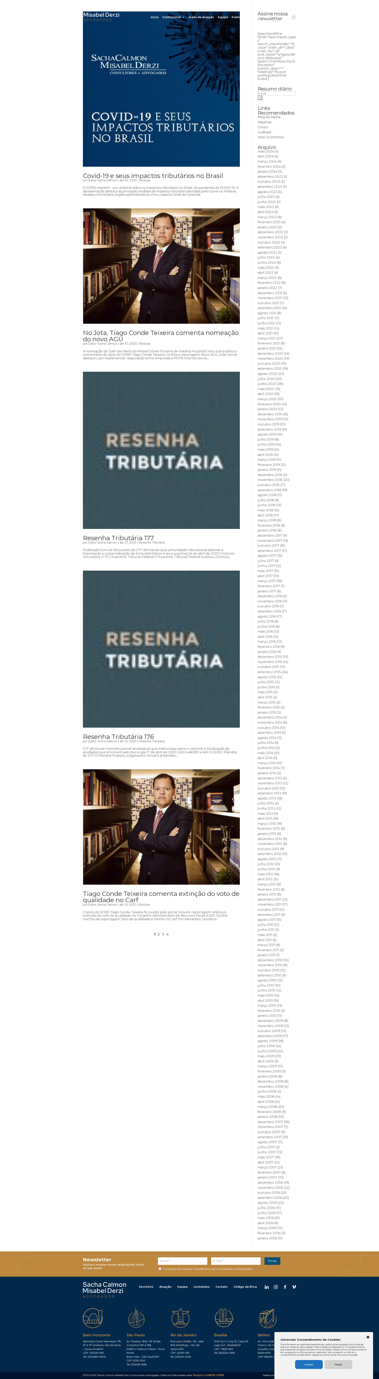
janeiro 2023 (267, 227)
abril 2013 (265, 818)
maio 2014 (265, 753)
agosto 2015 (267, 677)
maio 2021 (265, 328)
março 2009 (267, 1066)
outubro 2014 (268, 728)
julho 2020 (266, 379)
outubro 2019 (268, 424)
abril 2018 (265, 515)
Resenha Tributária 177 (118, 538)
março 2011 (266, 945)
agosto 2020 (267, 374)
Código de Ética (245, 1287)
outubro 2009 (269, 1031)
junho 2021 (266, 323)
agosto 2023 (267, 192)
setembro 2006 (270, 1198)
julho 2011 (265, 925)
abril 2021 (265, 333)
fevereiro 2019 (269, 465)
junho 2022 (267, 262)
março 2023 (267, 217)
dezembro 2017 (270, 535)
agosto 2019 (267, 434)
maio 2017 (265, 571)
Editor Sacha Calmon (102, 180)
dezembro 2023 (270, 177)
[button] (368, 1337)
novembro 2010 (270, 965)
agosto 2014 (267, 738)
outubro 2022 (269, 242)
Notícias (144, 180)
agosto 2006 (267, 1203)
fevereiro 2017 (269, 586)
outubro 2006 (269, 1193)
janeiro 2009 (267, 1076)
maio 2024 (266, 151)
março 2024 (267, 161)
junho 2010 (266, 990)
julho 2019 (266, 439)
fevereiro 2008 (269, 1112)
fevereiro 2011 (268, 950)
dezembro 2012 (270, 839)
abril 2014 (265, 758)
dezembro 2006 (270, 1182)
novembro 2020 (270, 358)
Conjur (263, 127)
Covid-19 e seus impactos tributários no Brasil (153, 176)
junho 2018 (266, 505)
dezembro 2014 (270, 717)
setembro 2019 (269, 429)
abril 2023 (265, 212)
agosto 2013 (267, 798)
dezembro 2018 (270, 475)
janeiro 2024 (267, 171)
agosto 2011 (267, 920)
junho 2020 (267, 384)
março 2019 (267, 460)
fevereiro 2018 (269, 525)
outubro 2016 (268, 606)
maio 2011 (265, 935)
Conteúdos (201, 1287)
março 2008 (267, 1107)
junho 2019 (266, 444)
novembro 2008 (270, 1086)
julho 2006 (266, 1208)
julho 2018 (266, 500)
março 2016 (267, 641)
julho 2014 (266, 743)
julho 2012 (266, 864)
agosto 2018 (267, 495)
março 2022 (267, 278)
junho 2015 (266, 687)
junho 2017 (266, 566)
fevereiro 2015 (269, 707)
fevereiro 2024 (269, 166)
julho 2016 (266, 621)
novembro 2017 (270, 541)
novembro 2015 (270, 662)
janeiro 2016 (267, 652)
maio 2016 (265, 631)
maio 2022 (266, 268)
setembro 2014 (269, 733)
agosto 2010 (267, 980)
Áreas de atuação (201, 17)
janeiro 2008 (268, 1117)
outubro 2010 (269, 970)
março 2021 (267, 338)
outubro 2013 (268, 788)
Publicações (241, 17)
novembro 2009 (270, 1026)
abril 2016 (265, 637)
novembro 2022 (270, 237)
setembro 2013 (269, 793)
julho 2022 (266, 257)
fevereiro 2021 (269, 343)
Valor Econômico (271, 137)
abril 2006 (265, 1223)
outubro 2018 (269, 485)
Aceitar (309, 1364)
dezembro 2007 (270, 1122)
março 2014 (267, 763)
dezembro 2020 (270, 354)
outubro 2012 (268, 849)
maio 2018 (265, 510)
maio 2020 (266, 389)
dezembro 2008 (270, 1081)
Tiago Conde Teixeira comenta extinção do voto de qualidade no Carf (161, 897)
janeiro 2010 (267, 1016)
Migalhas (264, 122)
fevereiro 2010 (269, 1011)
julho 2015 (266, 682)
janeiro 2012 (267, 894)
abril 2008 (266, 1102)
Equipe (223, 17)
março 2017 (267, 581)
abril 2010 (265, 1001)
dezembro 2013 (270, 778)
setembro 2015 (269, 672)
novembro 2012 (270, 844)
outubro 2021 (268, 303)
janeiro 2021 (267, 348)
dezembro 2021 (270, 293)
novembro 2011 (269, 904)
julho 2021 (266, 318)
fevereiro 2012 (269, 889)
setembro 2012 (269, 854)
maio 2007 (266, 1157)
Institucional (171, 17)
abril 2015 (265, 697)
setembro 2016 (269, 611)
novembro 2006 (270, 1188)
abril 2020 (266, 394)
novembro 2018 (270, 480)
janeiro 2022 (267, 288)
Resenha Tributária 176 (118, 736)
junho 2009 (267, 1051)
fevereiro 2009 (269, 1071)
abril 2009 (266, 1061)
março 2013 (267, 824)
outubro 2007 (269, 1132)
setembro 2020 (270, 369)
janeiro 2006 (267, 1238)
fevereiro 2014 (269, 768)
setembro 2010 (269, 975)
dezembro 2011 (269, 899)
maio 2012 (265, 874)
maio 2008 (266, 1097)
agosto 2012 (267, 859)
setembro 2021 (269, 308)
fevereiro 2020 (269, 404)
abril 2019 (265, 455)
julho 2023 (266, 197)
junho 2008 (267, 1091)
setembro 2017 (269, 551)
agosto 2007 (267, 1142)
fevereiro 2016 (269, 647)
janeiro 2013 (267, 834)
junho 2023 (267, 202)
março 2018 (267, 520)
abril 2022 (265, 273)
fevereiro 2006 (269, 1233)
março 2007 (267, 1167)
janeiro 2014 (267, 773)
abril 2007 (266, 1162)
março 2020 (267, 399)
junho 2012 (266, 869)
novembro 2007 (270, 1127)
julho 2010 (266, 985)
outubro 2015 (268, 667)
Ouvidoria (264, 17)
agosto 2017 (267, 556)
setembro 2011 (269, 915)
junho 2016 (266, 626)
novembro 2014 (270, 722)
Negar (338, 1364)
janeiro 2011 (267, 955)
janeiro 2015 (267, 712)
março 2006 (267, 1228)
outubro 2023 (269, 181)
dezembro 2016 (270, 596)
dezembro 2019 (270, 414)
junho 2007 (267, 1152)
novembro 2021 (270, 298)
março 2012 (267, 884)
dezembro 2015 (270, 657)
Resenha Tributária (152, 542)
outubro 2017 (268, 545)
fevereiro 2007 (269, 1172)
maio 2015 (265, 692)
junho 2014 (266, 748)
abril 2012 (265, 879)
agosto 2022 (267, 252)
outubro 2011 (268, 909)
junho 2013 (266, 808)
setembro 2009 (270, 1036)
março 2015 (267, 702)
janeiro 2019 (267, 470)
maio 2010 (265, 995)
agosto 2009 (267, 1041)
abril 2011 (265, 940)
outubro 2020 (269, 364)
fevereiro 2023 (269, 222)
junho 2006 (267, 1213)
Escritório (146, 1287)
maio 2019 (265, 450)
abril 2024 (265, 156)
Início (155, 17)
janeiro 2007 (267, 1177)
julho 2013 (266, 803)
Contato (281, 17)
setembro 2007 (270, 1137)
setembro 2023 (270, 187)
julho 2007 (266, 1147)
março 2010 (267, 1005)
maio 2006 (266, 1218)
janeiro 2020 (267, 409)
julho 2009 (266, 1046)
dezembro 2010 (270, 960)
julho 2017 (266, 561)
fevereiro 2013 (269, 829)
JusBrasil (264, 132)
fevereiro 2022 (269, 283)
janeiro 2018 (267, 530)
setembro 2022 (270, 247)
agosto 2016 (267, 616)
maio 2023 (266, 207)
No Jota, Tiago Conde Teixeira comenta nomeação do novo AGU (161, 336)
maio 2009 (266, 1056)
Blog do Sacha (269, 117)
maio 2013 (265, 814)
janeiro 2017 (267, 591)
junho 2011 (266, 930)
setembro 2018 (269, 490)
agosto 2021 (267, 313)
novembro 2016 (270, 601)
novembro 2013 (270, 783)
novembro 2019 (270, 419)
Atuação (165, 1287)
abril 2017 (265, 576)
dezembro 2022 (270, 232)
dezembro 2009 (270, 1021)
